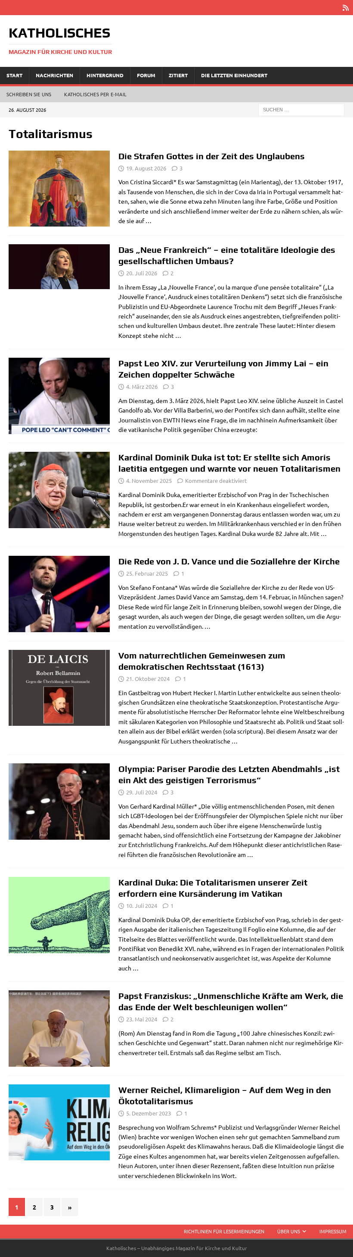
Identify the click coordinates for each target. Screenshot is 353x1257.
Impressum (333, 1231)
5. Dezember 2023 (148, 1113)
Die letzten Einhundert (234, 75)
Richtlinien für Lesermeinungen (224, 1231)
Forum (146, 75)
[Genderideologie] (59, 490)
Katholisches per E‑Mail (95, 94)
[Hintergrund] (59, 266)
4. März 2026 (142, 386)
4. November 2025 (149, 480)
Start (14, 75)
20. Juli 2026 (141, 273)
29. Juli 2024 (141, 792)
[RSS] (345, 7)
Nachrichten (54, 75)
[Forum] (59, 189)
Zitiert (178, 75)
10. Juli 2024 (141, 905)
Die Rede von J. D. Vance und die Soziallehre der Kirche (229, 561)
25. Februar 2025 (147, 573)
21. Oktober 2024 (148, 678)
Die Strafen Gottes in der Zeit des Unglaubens (211, 156)
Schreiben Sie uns (28, 94)
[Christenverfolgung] (59, 396)
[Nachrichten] (59, 1028)
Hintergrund (105, 75)
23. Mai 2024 (141, 1019)
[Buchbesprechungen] (59, 1122)
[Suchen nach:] (301, 109)
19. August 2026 (146, 168)
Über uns (288, 1231)
